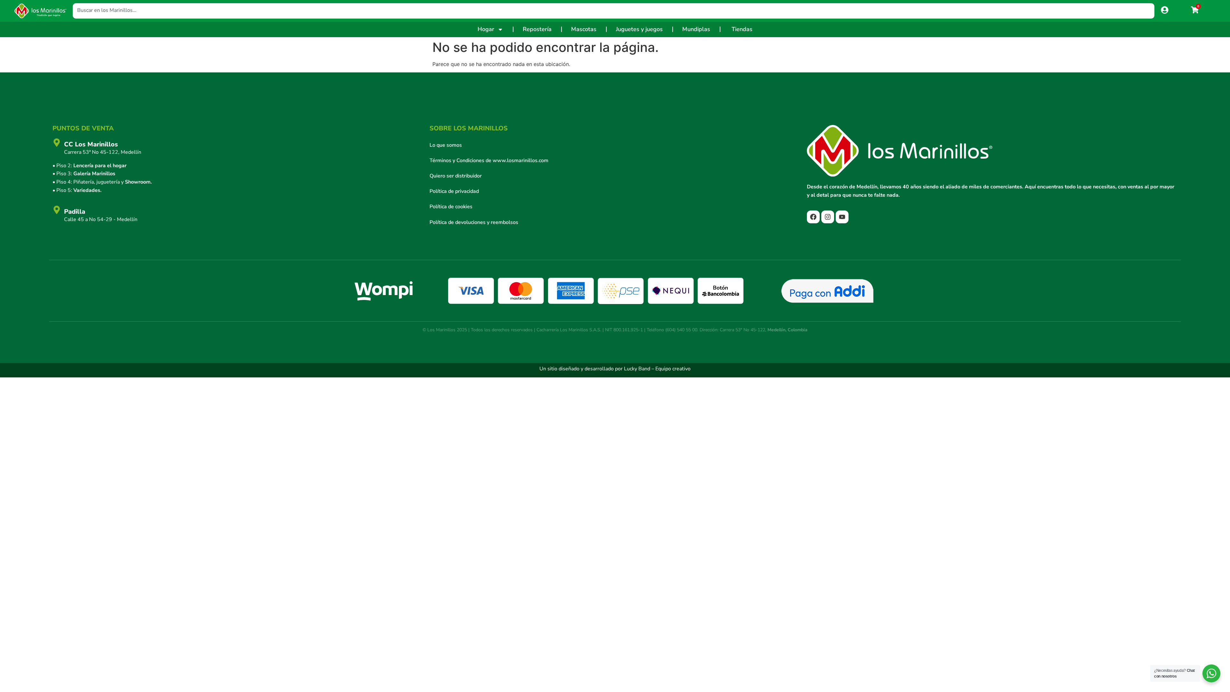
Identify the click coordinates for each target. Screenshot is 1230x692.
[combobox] (613, 11)
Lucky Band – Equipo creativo (657, 368)
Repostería (537, 29)
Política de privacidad (454, 191)
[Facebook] (813, 216)
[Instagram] (827, 216)
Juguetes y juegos (639, 29)
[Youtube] (842, 216)
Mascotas (583, 29)
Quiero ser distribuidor (456, 175)
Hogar (486, 29)
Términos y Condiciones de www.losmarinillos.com (489, 160)
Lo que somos (446, 145)
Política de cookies (451, 206)
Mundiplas (696, 29)
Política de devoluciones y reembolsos (474, 222)
